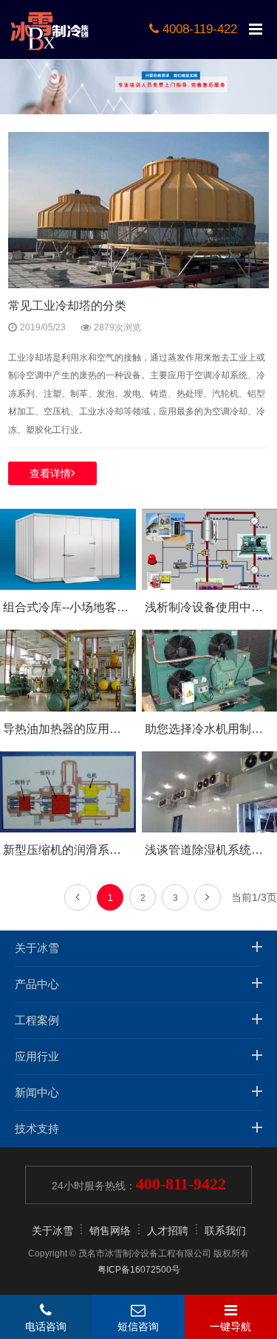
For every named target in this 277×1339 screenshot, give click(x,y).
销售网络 (110, 1231)
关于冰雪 (52, 1231)
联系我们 (225, 1231)
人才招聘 (167, 1231)
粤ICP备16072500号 (139, 1270)
